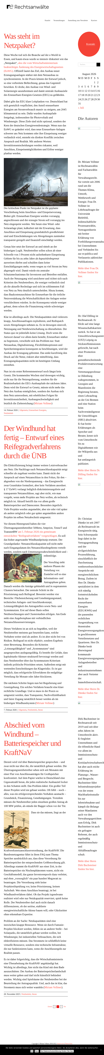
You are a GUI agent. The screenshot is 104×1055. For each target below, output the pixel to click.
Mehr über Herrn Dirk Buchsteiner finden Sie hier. (87, 865)
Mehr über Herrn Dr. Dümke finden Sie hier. (89, 693)
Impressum (60, 1043)
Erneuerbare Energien (37, 410)
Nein (37, 1051)
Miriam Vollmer (42, 403)
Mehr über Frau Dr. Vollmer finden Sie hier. (88, 272)
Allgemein (23, 410)
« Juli (81, 107)
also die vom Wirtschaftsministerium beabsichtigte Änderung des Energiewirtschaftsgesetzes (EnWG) (33, 66)
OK (32, 1051)
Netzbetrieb (8, 413)
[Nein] (101, 1050)
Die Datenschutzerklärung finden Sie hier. (57, 1051)
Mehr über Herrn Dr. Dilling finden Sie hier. (89, 474)
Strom (40, 710)
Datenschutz (68, 1043)
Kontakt (90, 44)
